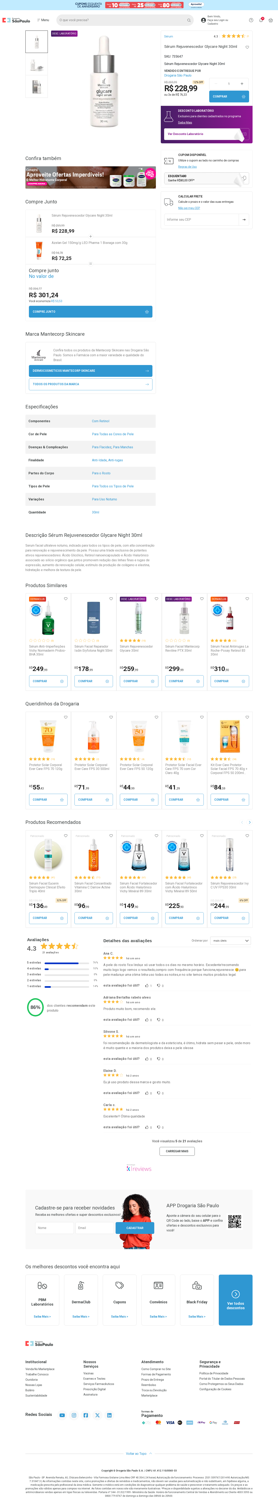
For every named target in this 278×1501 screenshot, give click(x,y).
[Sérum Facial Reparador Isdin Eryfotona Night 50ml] (94, 618)
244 (220, 905)
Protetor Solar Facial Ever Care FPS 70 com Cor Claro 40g (183, 769)
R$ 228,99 (63, 231)
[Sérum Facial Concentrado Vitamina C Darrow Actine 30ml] (94, 855)
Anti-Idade (99, 460)
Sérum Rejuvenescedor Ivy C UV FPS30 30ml (230, 885)
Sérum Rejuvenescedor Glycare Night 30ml (82, 215)
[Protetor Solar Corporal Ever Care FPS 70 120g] (48, 736)
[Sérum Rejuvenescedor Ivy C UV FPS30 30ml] (230, 855)
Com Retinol (100, 421)
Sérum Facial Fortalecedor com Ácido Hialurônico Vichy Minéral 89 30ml (138, 887)
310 (220, 669)
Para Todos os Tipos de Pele (113, 486)
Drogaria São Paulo (178, 75)
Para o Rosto (101, 473)
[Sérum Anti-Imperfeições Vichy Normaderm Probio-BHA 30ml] (48, 618)
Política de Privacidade (213, 1373)
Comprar (220, 96)
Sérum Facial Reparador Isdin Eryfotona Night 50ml (93, 648)
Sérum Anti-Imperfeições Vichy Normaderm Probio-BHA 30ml (47, 650)
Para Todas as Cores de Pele (113, 434)
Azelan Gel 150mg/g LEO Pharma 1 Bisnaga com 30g (89, 243)
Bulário (29, 1390)
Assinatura (90, 1394)
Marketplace (149, 1395)
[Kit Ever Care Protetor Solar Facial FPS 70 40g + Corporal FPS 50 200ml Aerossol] (230, 736)
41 (172, 787)
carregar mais (177, 1151)
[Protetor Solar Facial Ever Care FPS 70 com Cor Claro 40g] (184, 736)
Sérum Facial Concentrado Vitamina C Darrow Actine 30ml (93, 887)
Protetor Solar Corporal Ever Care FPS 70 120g (45, 767)
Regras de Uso (187, 166)
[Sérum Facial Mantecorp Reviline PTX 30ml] (184, 618)
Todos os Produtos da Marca (56, 384)
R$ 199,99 (35, 900)
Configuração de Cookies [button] (215, 1389)
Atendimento (152, 1362)
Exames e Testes (94, 1378)
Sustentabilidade (36, 1395)
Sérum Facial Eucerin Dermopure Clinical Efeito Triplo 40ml (47, 887)
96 (81, 905)
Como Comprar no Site (156, 1369)
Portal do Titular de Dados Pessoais (222, 1378)
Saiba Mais (185, 122)
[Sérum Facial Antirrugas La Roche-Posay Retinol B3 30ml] (230, 618)
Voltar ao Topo (136, 1454)
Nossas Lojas (33, 1385)
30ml (95, 512)
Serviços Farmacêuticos (98, 1384)
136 (38, 905)
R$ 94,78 (57, 252)
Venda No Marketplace (40, 1369)
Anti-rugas (115, 460)
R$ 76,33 (181, 94)
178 (83, 669)
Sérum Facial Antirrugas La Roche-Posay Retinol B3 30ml (229, 650)
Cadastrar (134, 1228)
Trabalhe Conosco (37, 1374)
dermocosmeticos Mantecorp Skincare (64, 370)
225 (174, 905)
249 (38, 669)
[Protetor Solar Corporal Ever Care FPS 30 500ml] (94, 736)
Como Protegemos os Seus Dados (221, 1384)
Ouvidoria (31, 1379)
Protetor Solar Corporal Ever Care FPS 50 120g (136, 767)
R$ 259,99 (58, 225)
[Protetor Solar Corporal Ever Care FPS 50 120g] (139, 736)
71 (81, 787)
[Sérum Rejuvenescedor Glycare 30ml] (139, 618)
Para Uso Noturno (104, 499)
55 (36, 787)
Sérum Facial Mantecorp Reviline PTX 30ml (182, 648)
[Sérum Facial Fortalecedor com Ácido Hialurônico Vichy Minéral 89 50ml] (184, 855)
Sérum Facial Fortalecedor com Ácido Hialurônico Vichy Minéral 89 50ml (183, 887)
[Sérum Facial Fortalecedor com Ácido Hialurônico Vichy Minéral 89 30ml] (139, 855)
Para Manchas (123, 447)
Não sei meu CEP (189, 208)
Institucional (36, 1362)
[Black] (139, 5)
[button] (36, 42)
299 (174, 669)
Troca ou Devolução (154, 1390)
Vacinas (88, 1373)
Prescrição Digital (94, 1389)
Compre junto (44, 311)
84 (218, 787)
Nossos (90, 1364)
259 (129, 669)
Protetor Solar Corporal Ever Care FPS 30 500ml (91, 767)
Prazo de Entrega (152, 1379)
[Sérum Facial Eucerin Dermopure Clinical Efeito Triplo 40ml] (48, 855)
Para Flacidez (102, 447)
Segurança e (210, 1364)
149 (129, 905)
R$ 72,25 (62, 258)
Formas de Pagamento (156, 1374)
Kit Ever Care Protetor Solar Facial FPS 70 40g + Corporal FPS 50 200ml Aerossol (229, 769)
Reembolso (148, 1385)
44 (127, 787)
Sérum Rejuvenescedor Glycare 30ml (136, 648)
